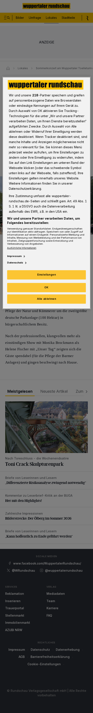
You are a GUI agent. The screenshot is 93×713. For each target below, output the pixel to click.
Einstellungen (46, 274)
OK (46, 287)
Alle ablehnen (46, 298)
